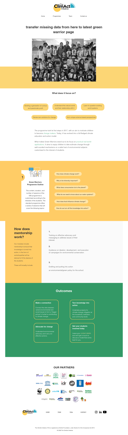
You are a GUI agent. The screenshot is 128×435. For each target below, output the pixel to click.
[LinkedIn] (100, 412)
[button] (56, 16)
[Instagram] (96, 412)
